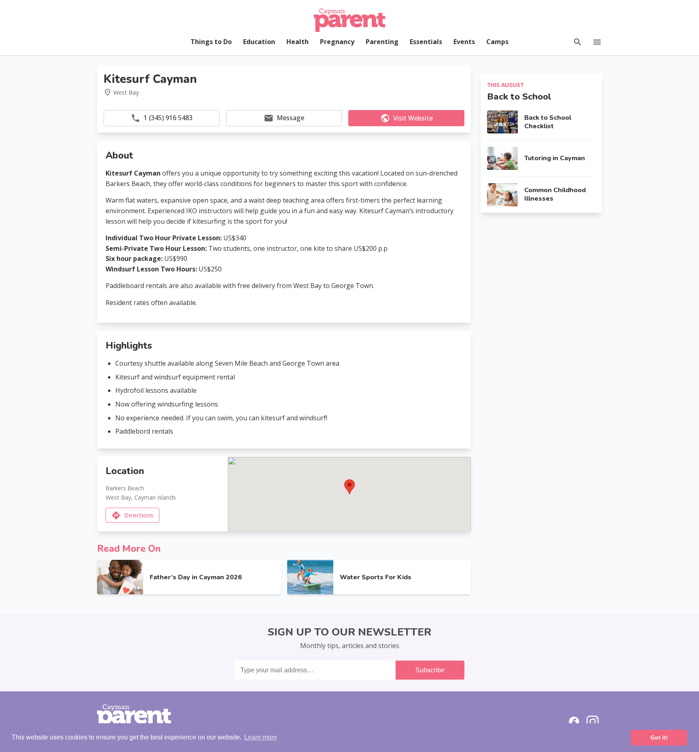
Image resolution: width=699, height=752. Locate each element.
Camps (497, 41)
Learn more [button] (260, 737)
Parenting (382, 41)
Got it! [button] (659, 737)
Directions (138, 515)
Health (297, 41)
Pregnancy (337, 41)
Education (259, 41)
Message (290, 117)
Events (464, 41)
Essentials (426, 41)
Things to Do (211, 41)
